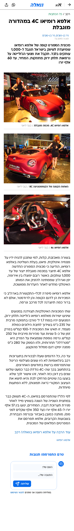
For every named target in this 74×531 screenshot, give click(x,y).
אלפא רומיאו (63, 440)
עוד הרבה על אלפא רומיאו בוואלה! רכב (42, 432)
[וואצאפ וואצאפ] (13, 5)
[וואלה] (37, 5)
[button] (58, 4)
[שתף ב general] (6, 5)
